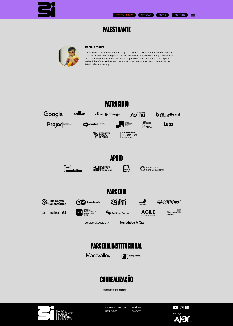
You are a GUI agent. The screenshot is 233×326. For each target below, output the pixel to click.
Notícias (146, 15)
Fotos (162, 15)
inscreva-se (111, 311)
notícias (136, 307)
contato (136, 311)
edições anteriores (115, 307)
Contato (180, 15)
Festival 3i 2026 (124, 15)
